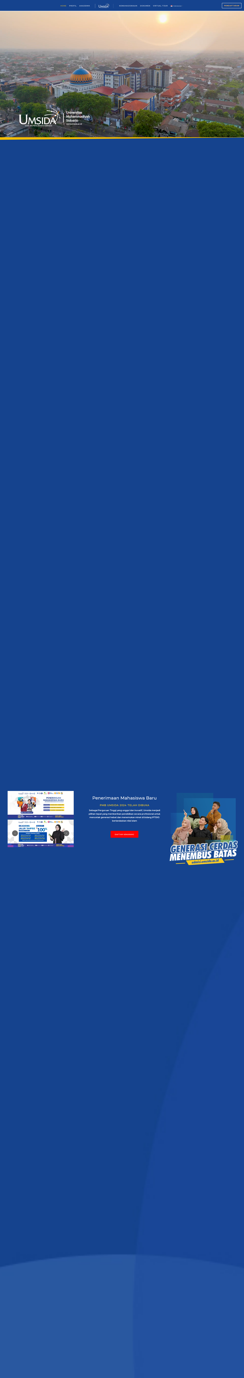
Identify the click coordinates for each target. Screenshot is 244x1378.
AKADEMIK (84, 6)
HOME (63, 6)
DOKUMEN (145, 6)
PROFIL (73, 6)
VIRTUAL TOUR (160, 6)
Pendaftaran (231, 6)
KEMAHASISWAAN (128, 6)
